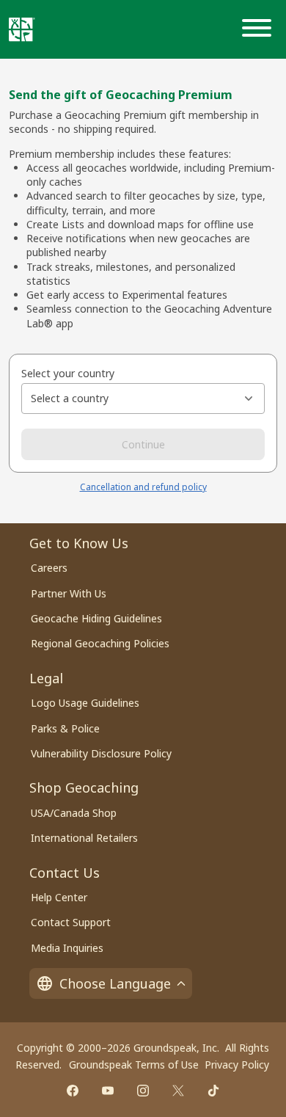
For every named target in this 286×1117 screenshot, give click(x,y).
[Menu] (259, 29)
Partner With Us (68, 593)
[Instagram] (143, 1090)
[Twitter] (178, 1090)
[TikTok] (213, 1090)
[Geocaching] (22, 29)
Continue (143, 444)
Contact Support (71, 922)
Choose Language (115, 983)
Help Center (59, 897)
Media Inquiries (67, 948)
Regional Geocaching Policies (100, 643)
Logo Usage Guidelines (85, 703)
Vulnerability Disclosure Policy (101, 753)
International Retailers (84, 838)
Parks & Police (65, 728)
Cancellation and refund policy (143, 487)
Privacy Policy (237, 1064)
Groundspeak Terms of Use (134, 1064)
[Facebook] (72, 1090)
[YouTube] (108, 1090)
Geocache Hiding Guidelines (96, 618)
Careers (49, 568)
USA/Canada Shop (74, 813)
